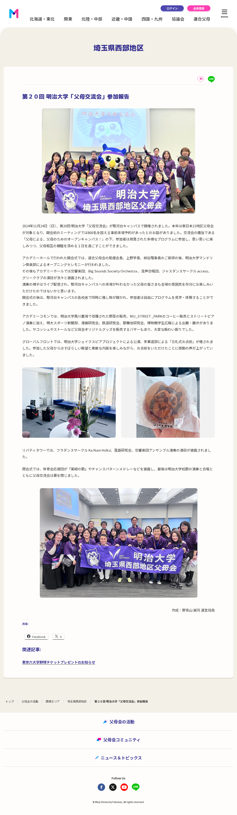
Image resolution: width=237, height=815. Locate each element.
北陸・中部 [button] (91, 19)
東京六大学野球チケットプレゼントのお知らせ (58, 662)
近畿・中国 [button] (122, 19)
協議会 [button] (178, 19)
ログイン (172, 8)
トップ (10, 701)
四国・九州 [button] (152, 19)
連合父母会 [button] (203, 19)
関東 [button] (68, 19)
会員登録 (198, 8)
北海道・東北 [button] (42, 19)
